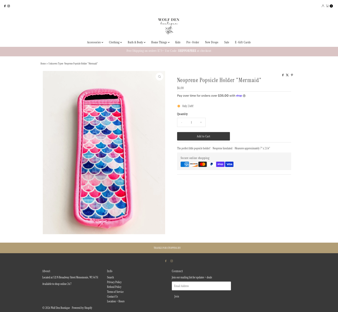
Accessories (94, 42)
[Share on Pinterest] (292, 75)
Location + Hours (115, 301)
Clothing (114, 42)
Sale (226, 42)
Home (43, 63)
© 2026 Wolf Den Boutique (56, 308)
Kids (178, 42)
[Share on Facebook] (283, 75)
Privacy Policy (114, 282)
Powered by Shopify (82, 308)
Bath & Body (136, 42)
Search (110, 277)
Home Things (159, 42)
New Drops (211, 42)
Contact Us (112, 296)
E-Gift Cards (243, 42)
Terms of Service (115, 292)
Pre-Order (192, 42)
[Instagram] (8, 6)
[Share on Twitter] (287, 75)
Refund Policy (114, 287)
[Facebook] (5, 6)
